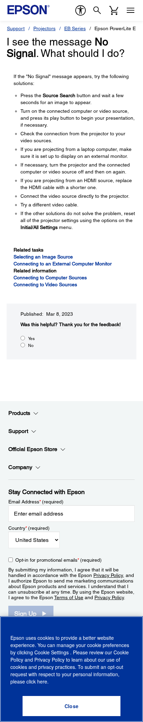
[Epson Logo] (28, 10)
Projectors (44, 28)
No (31, 345)
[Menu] (130, 10)
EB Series (75, 28)
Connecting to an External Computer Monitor (63, 263)
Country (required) (29, 528)
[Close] (71, 706)
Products (19, 413)
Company (20, 467)
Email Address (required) (36, 501)
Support (16, 28)
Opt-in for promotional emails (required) (58, 560)
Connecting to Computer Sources (50, 277)
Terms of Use (68, 597)
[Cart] (113, 10)
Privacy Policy (108, 575)
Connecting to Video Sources (45, 284)
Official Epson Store (32, 449)
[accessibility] (80, 10)
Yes (31, 338)
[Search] (97, 10)
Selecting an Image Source (43, 257)
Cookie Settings (52, 652)
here (42, 681)
